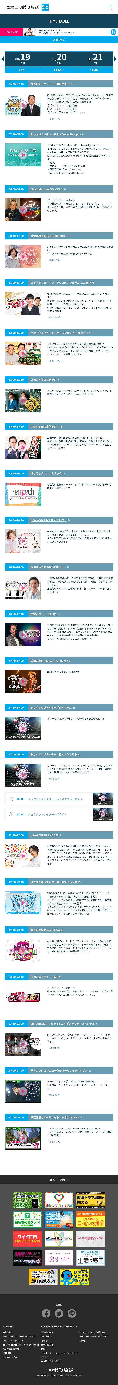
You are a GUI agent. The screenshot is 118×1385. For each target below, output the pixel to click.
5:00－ (22, 70)
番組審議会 (46, 1336)
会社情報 (7, 1332)
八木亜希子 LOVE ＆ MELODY (48, 236)
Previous (2, 59)
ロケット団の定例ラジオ (45, 426)
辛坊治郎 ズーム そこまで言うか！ (57, 33)
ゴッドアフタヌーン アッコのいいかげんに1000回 (61, 282)
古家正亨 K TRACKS (44, 614)
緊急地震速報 (47, 1344)
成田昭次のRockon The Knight (49, 661)
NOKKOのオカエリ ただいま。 (49, 520)
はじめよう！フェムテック (46, 473)
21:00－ (95, 70)
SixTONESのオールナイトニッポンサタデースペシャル (63, 1023)
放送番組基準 (47, 1332)
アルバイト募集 (10, 1357)
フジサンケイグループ (13, 1340)
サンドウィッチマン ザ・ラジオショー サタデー (59, 333)
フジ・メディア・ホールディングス (19, 1336)
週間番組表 (59, 39)
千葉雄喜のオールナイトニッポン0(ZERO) (55, 1117)
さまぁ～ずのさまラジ (44, 379)
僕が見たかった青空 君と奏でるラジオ (54, 882)
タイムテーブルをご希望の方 (92, 1332)
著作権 (44, 1340)
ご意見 (82, 1340)
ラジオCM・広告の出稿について (93, 1336)
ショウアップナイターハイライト (47, 814)
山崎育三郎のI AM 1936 (45, 835)
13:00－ (59, 70)
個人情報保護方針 (11, 1349)
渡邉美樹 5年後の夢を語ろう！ (48, 567)
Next (115, 59)
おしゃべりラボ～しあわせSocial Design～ (56, 134)
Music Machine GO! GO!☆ (47, 189)
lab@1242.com (76, 173)
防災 (43, 1349)
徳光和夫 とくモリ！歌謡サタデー (51, 84)
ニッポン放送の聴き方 (51, 1360)
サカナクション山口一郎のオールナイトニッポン (59, 1070)
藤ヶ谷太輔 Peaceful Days (46, 930)
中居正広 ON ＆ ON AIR (44, 977)
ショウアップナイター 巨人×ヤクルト (54, 754)
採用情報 (7, 1353)
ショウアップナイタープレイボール (51, 707)
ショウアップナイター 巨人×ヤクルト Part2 (55, 799)
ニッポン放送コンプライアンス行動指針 (21, 1344)
